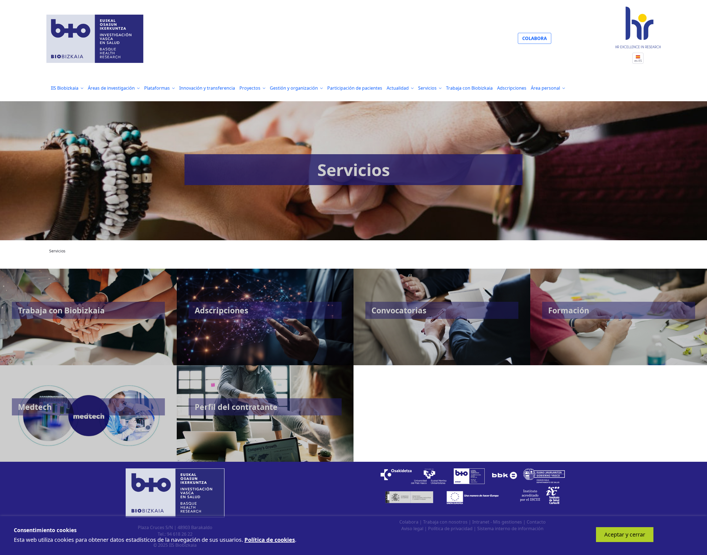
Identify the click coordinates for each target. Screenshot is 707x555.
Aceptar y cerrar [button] (624, 534)
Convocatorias (398, 310)
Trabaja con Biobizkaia (61, 310)
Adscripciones (221, 310)
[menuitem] (67, 88)
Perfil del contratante (236, 407)
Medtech (35, 407)
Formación (568, 310)
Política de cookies (269, 539)
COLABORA (534, 38)
